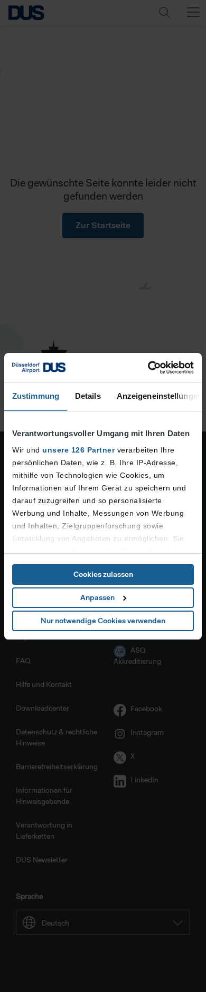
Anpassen (97, 597)
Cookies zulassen (103, 574)
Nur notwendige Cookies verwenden (103, 620)
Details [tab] (88, 395)
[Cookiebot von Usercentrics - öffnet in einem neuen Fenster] (148, 368)
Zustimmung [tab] (35, 395)
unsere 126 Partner (78, 450)
